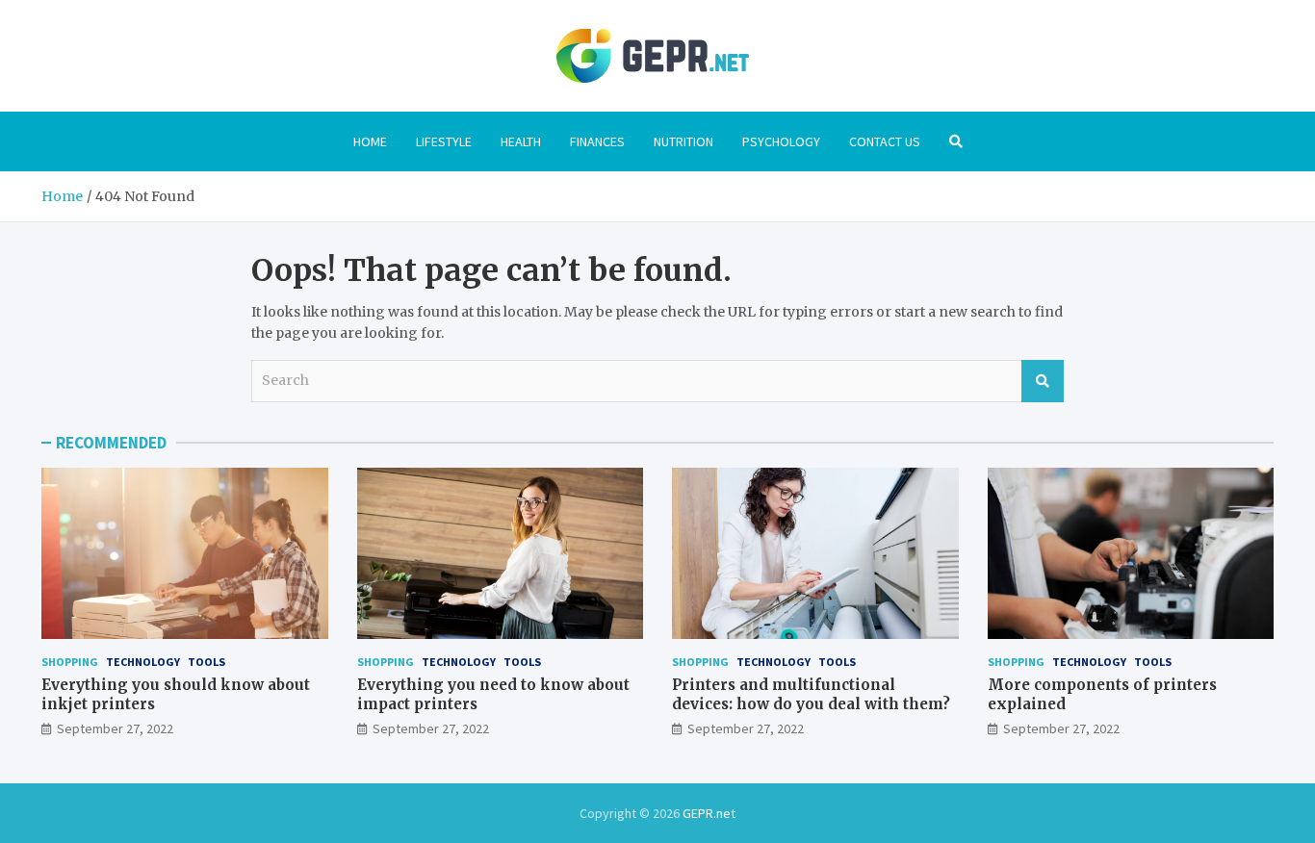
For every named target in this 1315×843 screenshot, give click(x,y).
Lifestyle (444, 141)
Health (521, 141)
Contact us (884, 141)
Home (370, 141)
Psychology (781, 141)
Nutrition (683, 141)
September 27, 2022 (115, 728)
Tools (206, 661)
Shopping (69, 661)
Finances (597, 141)
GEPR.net (709, 813)
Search (1042, 381)
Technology (143, 661)
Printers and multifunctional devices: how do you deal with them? (811, 694)
